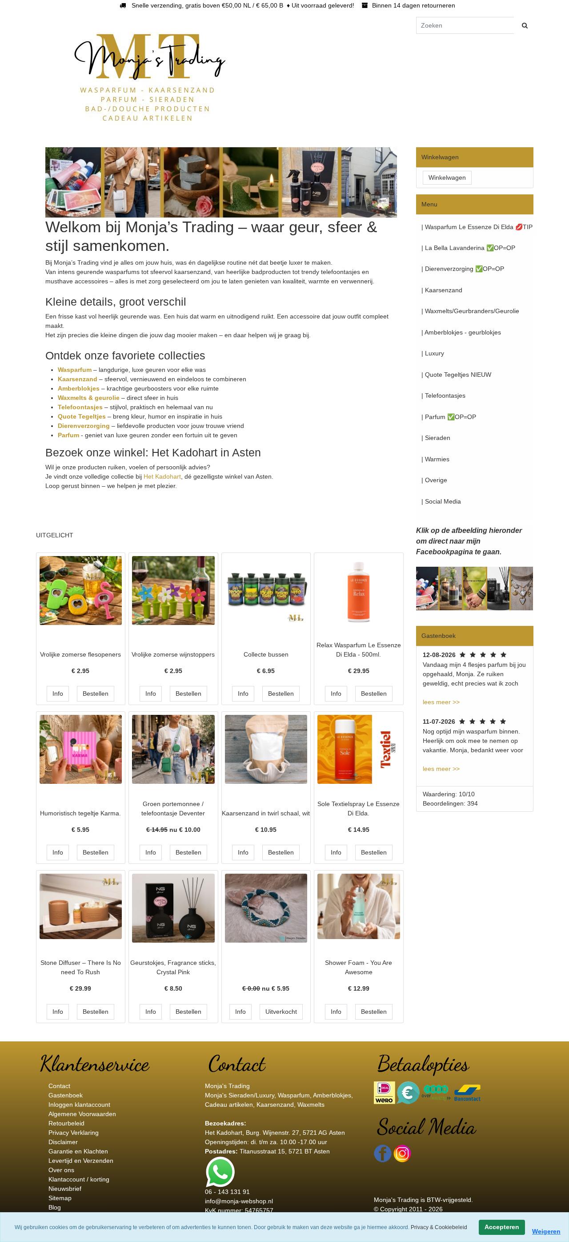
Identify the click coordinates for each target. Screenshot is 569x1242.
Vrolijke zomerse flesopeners (80, 654)
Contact (59, 1085)
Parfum (69, 435)
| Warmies (435, 459)
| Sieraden (435, 437)
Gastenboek (65, 1095)
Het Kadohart (162, 476)
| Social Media (441, 501)
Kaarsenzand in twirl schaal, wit (266, 813)
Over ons (61, 1169)
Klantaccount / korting (78, 1179)
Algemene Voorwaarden (82, 1113)
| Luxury (432, 353)
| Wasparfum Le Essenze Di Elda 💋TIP (477, 226)
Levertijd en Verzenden (80, 1160)
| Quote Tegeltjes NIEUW (456, 374)
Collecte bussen (266, 654)
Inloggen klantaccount (79, 1104)
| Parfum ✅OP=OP (448, 416)
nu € (173, 829)
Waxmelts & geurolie (89, 397)
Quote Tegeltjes (83, 416)
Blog (54, 1207)
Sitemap (60, 1198)
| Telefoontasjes (443, 395)
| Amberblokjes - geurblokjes (461, 332)
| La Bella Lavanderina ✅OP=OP (468, 247)
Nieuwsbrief (64, 1188)
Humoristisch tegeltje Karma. (80, 813)
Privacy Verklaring (73, 1132)
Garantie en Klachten (78, 1151)
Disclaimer (63, 1141)
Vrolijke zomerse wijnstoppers (173, 654)
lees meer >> (441, 702)
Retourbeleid (66, 1123)
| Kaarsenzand (441, 290)
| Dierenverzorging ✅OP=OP (462, 268)
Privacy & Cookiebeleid (439, 1227)
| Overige (434, 480)
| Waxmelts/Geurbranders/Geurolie (470, 311)
